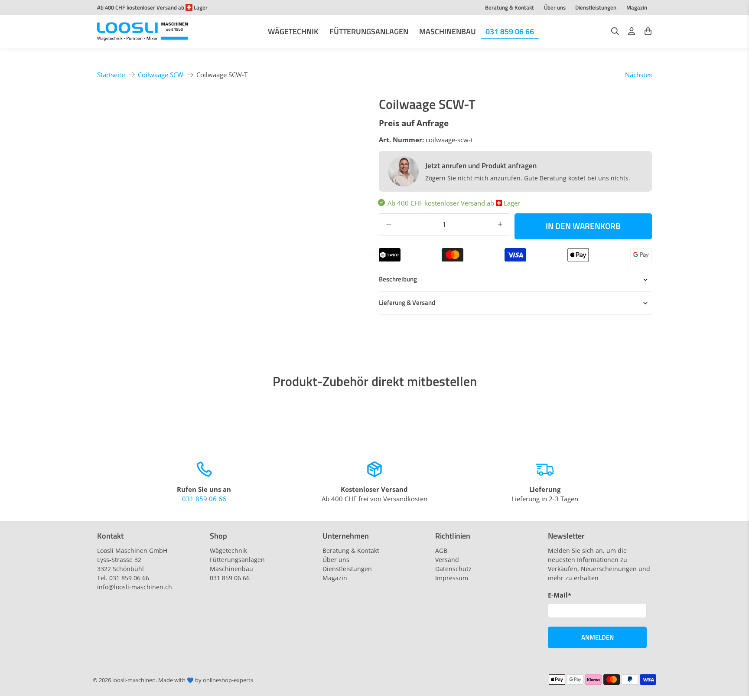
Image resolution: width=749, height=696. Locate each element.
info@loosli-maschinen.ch (134, 587)
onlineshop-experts (228, 680)
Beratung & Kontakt (509, 7)
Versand (447, 559)
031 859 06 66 (509, 31)
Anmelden (597, 637)
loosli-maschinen (134, 680)
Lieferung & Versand (407, 302)
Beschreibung (398, 279)
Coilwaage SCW (160, 75)
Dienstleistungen (595, 7)
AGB (441, 550)
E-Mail (559, 595)
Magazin (636, 7)
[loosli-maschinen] (142, 32)
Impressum (451, 578)
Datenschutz (453, 569)
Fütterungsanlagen (368, 31)
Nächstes (638, 74)
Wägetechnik (293, 31)
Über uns (555, 7)
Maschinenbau (447, 31)
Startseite (111, 75)
